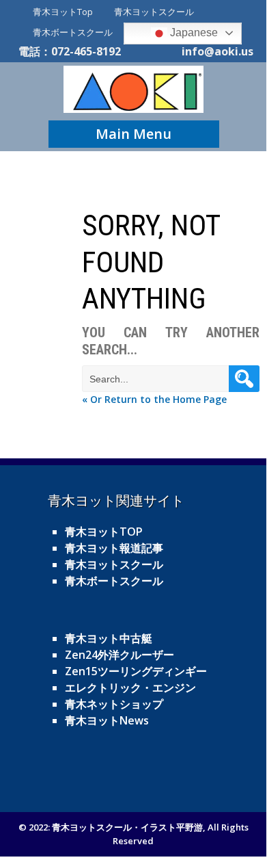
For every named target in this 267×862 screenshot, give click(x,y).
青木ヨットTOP (104, 531)
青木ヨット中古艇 (108, 638)
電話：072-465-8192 (69, 51)
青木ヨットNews (107, 720)
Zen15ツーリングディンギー (136, 671)
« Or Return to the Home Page (154, 399)
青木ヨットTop (63, 11)
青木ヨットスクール (154, 11)
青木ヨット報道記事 (114, 548)
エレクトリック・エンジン (130, 687)
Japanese (192, 32)
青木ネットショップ (114, 703)
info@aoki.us (217, 51)
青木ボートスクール (73, 32)
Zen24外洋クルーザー (119, 654)
